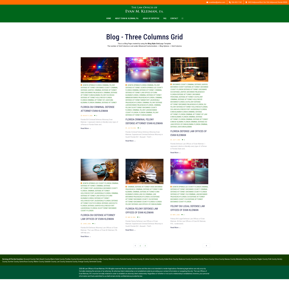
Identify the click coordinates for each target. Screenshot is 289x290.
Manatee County (242, 259)
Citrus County (219, 259)
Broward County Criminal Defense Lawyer (190, 84)
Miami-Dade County (57, 259)
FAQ (164, 18)
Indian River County (171, 259)
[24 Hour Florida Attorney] (144, 9)
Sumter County (13, 261)
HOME (108, 18)
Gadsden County (50, 261)
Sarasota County (71, 261)
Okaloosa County (184, 259)
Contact (174, 18)
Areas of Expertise (151, 18)
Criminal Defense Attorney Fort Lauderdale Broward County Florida (99, 188)
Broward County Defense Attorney (185, 87)
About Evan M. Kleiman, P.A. (127, 18)
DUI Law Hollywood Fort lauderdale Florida (188, 109)
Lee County (61, 261)
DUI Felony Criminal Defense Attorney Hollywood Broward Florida (186, 99)
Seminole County (95, 261)
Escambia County (197, 259)
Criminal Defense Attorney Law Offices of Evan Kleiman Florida (144, 92)
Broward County (29, 259)
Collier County (103, 259)
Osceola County (125, 259)
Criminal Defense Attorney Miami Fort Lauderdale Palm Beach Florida (144, 100)
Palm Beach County (43, 259)
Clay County (159, 259)
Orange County (83, 261)
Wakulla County (113, 259)
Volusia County (137, 259)
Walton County (39, 261)
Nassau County (230, 259)
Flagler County (262, 259)
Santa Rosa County (26, 261)
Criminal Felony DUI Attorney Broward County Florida (143, 107)
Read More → (86, 128)
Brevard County (82, 259)
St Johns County (149, 259)
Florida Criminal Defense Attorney (102, 102)
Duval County (92, 259)
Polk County (272, 259)
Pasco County (209, 259)
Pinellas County (70, 259)
